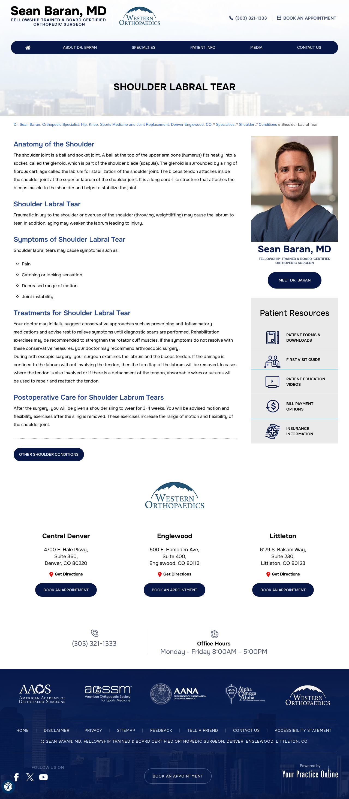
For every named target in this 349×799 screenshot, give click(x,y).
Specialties (143, 47)
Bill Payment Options (299, 406)
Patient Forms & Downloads (303, 337)
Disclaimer (57, 730)
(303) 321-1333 (251, 18)
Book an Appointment (304, 18)
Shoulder (246, 124)
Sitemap (126, 730)
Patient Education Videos (305, 381)
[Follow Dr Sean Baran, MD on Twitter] (29, 776)
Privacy (93, 730)
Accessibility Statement (303, 730)
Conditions (268, 124)
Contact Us (309, 47)
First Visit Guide (303, 359)
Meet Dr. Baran (295, 280)
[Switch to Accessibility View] (8, 787)
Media (256, 47)
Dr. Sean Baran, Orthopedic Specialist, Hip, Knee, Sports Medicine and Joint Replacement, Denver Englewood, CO (113, 124)
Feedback (161, 730)
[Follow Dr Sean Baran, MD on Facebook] (15, 776)
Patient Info (202, 47)
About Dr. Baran (80, 47)
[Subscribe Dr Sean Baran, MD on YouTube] (43, 776)
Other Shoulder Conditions (49, 454)
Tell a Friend (202, 730)
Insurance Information (299, 431)
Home (28, 47)
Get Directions (69, 574)
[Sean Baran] (58, 16)
